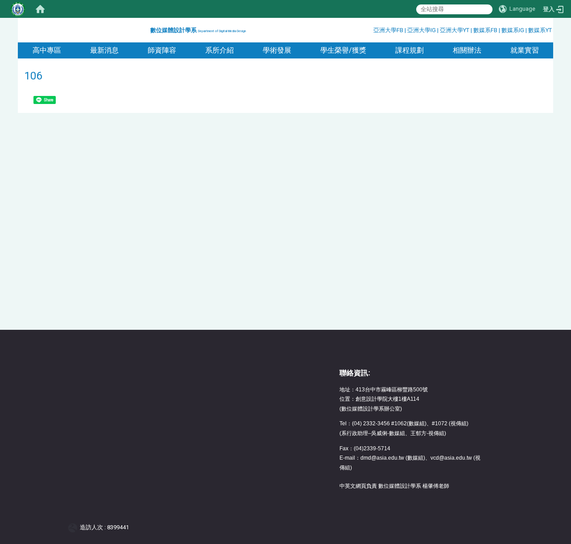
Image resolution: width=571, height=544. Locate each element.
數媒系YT (540, 30)
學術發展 (277, 50)
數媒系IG (512, 30)
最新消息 (104, 50)
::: (147, 28)
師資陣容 (162, 50)
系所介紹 (219, 50)
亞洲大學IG (422, 30)
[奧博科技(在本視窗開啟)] (74, 527)
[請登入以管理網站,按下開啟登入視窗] (18, 9)
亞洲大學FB (388, 30)
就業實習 (524, 50)
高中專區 (47, 50)
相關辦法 (467, 50)
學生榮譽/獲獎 (343, 50)
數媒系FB (486, 30)
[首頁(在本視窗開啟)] (40, 9)
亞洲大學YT (455, 30)
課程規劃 (409, 50)
